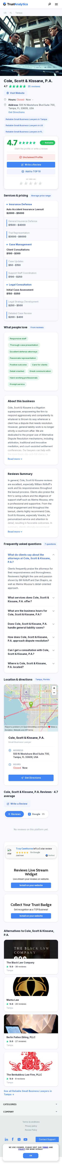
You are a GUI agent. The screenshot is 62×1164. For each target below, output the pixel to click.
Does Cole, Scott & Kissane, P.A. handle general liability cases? (27, 625)
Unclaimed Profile (33, 157)
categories (10, 1104)
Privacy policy (31, 1126)
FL (11, 12)
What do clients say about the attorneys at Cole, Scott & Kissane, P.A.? (29, 558)
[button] (31, 100)
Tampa (18, 12)
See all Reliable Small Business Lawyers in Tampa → (28, 1093)
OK (30, 1156)
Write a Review (33, 164)
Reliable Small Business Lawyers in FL (24, 131)
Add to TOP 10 (33, 171)
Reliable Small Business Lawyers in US (24, 125)
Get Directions (16, 112)
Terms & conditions (31, 1122)
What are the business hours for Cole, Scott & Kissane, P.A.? (27, 612)
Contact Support (47, 1139)
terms (45, 1147)
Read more (14, 459)
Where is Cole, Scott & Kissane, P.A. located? (27, 665)
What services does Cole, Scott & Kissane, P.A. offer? (28, 599)
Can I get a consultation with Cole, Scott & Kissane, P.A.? (28, 652)
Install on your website (31, 885)
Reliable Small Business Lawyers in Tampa (26, 119)
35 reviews (34, 86)
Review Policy (31, 1130)
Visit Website (17, 93)
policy (21, 1149)
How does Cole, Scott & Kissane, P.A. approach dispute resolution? (28, 639)
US (5, 12)
